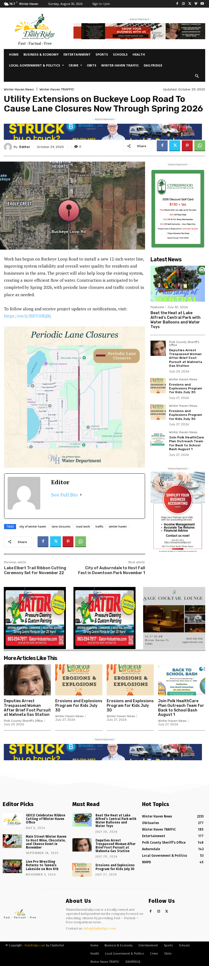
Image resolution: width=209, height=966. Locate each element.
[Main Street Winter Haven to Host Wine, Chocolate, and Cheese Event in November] (12, 841)
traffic (99, 526)
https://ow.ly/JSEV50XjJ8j (27, 316)
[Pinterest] (187, 145)
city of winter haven (32, 526)
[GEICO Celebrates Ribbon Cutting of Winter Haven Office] (12, 820)
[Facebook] (177, 4)
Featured (157, 307)
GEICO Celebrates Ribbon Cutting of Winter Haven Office (45, 818)
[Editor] (9, 147)
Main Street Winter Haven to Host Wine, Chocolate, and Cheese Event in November (46, 842)
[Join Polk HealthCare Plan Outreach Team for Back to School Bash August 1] (158, 438)
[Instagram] (183, 4)
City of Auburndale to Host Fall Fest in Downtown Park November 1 (111, 570)
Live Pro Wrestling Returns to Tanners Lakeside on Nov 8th (42, 865)
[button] (197, 76)
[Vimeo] (196, 4)
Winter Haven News (19, 89)
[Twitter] (190, 4)
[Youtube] (202, 4)
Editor (24, 147)
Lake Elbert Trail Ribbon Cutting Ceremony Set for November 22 (35, 570)
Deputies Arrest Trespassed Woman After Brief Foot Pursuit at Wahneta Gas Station (185, 358)
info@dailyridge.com (100, 928)
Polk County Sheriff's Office (184, 344)
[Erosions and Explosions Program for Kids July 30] (158, 385)
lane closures (61, 526)
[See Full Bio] (81, 494)
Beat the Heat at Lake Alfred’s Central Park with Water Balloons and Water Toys (175, 320)
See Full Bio (64, 494)
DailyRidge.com (34, 945)
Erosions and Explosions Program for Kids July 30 (185, 388)
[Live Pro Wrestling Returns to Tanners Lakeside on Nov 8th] (12, 866)
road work (83, 526)
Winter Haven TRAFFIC (56, 89)
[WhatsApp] (199, 145)
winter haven (118, 526)
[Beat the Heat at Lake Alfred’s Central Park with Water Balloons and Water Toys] (177, 284)
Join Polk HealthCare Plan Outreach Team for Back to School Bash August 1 (186, 443)
